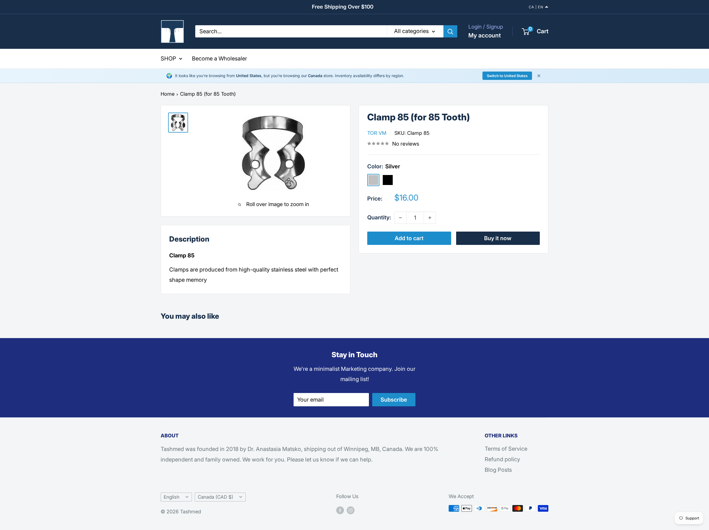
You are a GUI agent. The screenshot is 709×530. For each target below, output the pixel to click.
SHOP (168, 58)
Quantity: (379, 217)
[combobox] (291, 31)
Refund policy (502, 459)
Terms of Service (506, 448)
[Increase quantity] (430, 218)
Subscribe (394, 399)
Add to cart (409, 238)
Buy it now (498, 238)
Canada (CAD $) (215, 497)
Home (167, 94)
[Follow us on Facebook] (340, 509)
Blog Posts (498, 469)
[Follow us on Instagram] (350, 509)
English (171, 497)
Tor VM (376, 133)
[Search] (450, 31)
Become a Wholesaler (219, 58)
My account (484, 35)
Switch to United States (507, 75)
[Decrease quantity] (400, 218)
